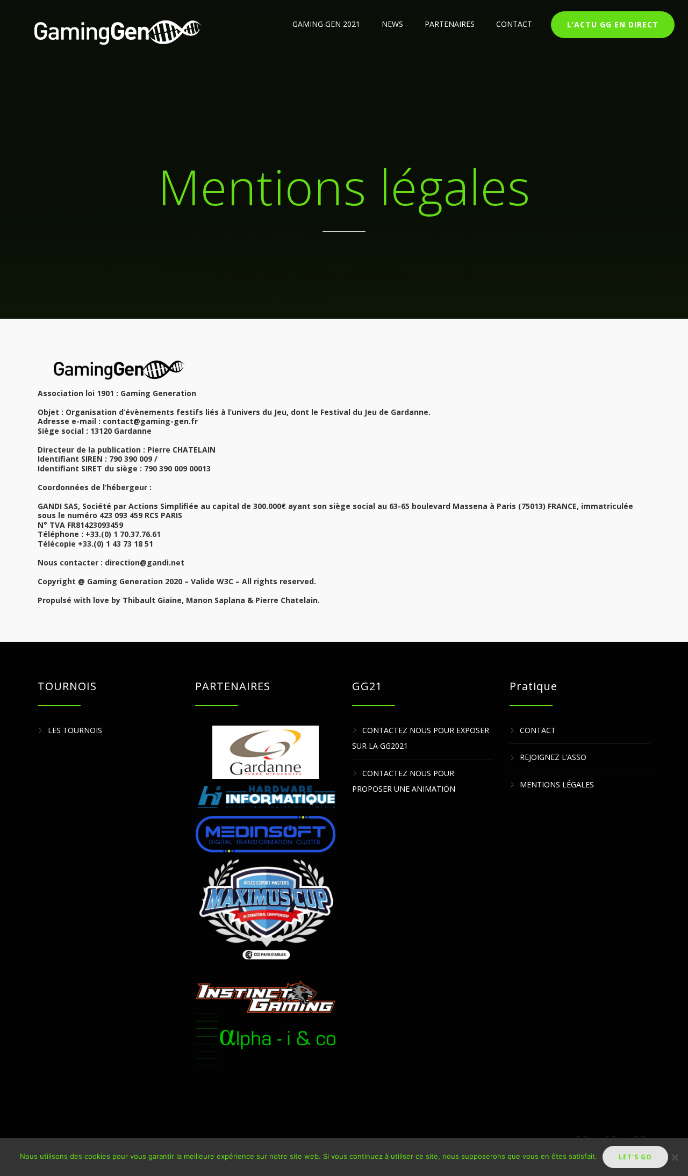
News (392, 24)
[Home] (116, 32)
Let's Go (635, 1156)
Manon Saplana (215, 600)
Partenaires (450, 24)
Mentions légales (557, 784)
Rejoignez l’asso (553, 757)
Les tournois (75, 730)
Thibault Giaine (152, 600)
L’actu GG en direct (612, 24)
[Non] (674, 1157)
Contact (514, 24)
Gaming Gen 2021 (326, 24)
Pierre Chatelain (286, 600)
